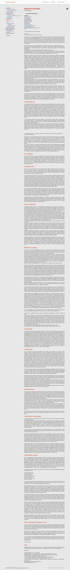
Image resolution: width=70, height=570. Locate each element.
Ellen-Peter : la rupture (28, 21)
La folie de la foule (27, 24)
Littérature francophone (11, 10)
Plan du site (26, 567)
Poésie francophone (10, 12)
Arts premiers (9, 16)
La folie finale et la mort (28, 26)
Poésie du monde (10, 11)
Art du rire (10, 24)
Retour (8, 35)
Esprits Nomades (10, 2)
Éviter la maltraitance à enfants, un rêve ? (31, 27)
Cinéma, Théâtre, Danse (10, 28)
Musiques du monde (10, 26)
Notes (25, 28)
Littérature (7, 8)
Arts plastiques (8, 13)
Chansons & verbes (10, 23)
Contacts (53, 2)
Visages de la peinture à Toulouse (14, 15)
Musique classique (10, 21)
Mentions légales (20, 567)
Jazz (7, 22)
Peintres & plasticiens (11, 14)
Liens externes (61, 2)
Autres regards (8, 29)
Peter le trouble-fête (28, 20)
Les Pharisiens (27, 22)
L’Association (45, 2)
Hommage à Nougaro (12, 25)
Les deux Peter (27, 23)
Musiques (7, 20)
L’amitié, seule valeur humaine (29, 25)
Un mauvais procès (27, 16)
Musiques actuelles (10, 27)
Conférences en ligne (10, 33)
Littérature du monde (11, 9)
